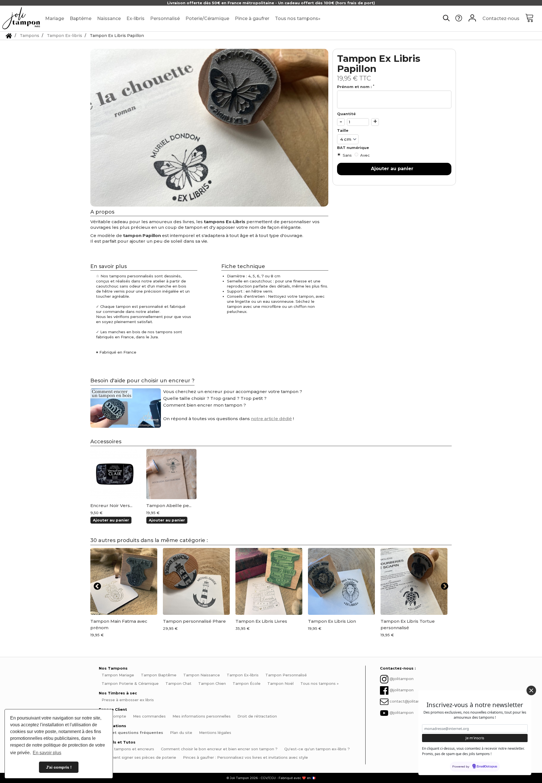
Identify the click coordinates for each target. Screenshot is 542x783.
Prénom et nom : (355, 86)
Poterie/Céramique (207, 18)
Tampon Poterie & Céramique (130, 683)
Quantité (346, 113)
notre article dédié (271, 418)
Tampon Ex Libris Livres (261, 621)
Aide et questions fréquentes (132, 732)
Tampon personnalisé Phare (194, 621)
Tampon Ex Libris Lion (332, 621)
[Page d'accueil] (9, 35)
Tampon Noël (280, 683)
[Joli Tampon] (21, 18)
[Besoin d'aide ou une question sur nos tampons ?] (458, 20)
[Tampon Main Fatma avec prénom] (123, 581)
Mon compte (114, 716)
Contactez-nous (500, 18)
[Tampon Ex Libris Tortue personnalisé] (414, 581)
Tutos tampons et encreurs (128, 749)
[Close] (531, 690)
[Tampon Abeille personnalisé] (171, 474)
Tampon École (247, 683)
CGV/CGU (268, 778)
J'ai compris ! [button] (59, 767)
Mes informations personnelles (201, 716)
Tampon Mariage (118, 675)
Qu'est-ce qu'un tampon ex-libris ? (317, 749)
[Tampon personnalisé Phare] (196, 581)
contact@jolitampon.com (414, 701)
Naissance (109, 18)
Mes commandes (149, 716)
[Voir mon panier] (533, 18)
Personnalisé (165, 18)
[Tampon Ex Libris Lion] (341, 581)
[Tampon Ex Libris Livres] (268, 581)
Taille (343, 130)
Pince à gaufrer (252, 18)
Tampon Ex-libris (243, 675)
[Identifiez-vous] (472, 19)
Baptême (80, 18)
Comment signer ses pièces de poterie (139, 757)
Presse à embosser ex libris (128, 700)
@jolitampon (402, 679)
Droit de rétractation (257, 716)
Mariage (54, 18)
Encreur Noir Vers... (111, 505)
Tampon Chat (178, 683)
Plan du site (181, 732)
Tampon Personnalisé (286, 675)
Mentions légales (215, 732)
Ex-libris (135, 18)
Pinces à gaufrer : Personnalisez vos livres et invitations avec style (245, 757)
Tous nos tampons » (319, 683)
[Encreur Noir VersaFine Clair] (115, 474)
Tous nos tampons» (297, 18)
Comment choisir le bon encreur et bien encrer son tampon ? (219, 749)
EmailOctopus (487, 766)
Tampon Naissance (201, 675)
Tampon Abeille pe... (168, 505)
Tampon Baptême (158, 675)
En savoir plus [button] (47, 752)
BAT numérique (353, 147)
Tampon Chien (212, 683)
